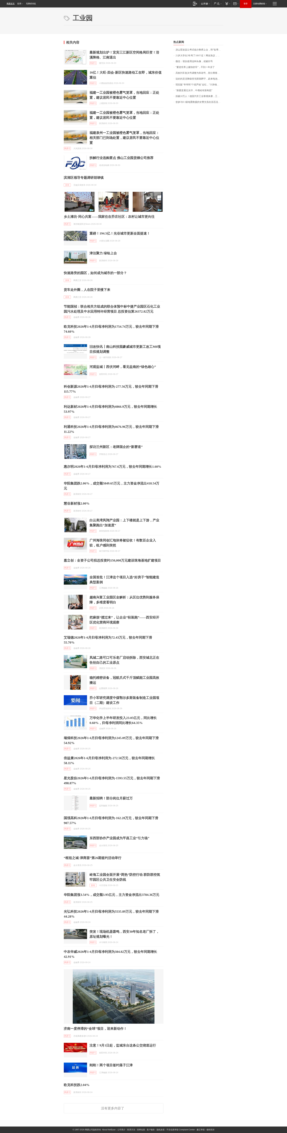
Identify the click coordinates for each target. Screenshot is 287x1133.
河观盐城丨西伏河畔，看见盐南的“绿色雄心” (123, 367)
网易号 (93, 63)
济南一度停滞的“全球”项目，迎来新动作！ (95, 1028)
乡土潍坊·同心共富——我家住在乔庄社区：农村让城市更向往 (109, 216)
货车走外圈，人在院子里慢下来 (87, 289)
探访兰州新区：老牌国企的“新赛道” (116, 447)
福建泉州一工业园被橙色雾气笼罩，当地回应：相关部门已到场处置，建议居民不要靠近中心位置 (124, 137)
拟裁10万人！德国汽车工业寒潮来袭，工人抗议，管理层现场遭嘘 (199, 96)
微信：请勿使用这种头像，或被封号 (194, 61)
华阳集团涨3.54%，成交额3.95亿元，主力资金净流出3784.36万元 (111, 895)
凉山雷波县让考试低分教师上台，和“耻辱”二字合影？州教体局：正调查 (199, 49)
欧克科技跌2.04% (77, 1085)
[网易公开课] (205, 3)
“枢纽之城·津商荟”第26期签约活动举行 (92, 858)
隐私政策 (161, 1130)
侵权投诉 (210, 1130)
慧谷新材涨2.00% (77, 503)
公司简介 (121, 1130)
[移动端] (195, 3)
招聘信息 (141, 1130)
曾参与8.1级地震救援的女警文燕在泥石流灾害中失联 (199, 102)
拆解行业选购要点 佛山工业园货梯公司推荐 (121, 158)
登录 (246, 3)
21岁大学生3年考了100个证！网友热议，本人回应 (199, 55)
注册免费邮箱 (259, 3)
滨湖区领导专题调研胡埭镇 (84, 177)
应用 (19, 3)
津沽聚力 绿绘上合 (103, 253)
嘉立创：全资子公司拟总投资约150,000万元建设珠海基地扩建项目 (112, 560)
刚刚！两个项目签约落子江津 (111, 1065)
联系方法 (131, 1130)
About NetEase (109, 1130)
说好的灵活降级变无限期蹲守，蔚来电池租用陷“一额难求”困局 (199, 79)
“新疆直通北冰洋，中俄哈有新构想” (194, 90)
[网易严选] (217, 3)
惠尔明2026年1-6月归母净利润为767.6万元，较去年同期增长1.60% (112, 466)
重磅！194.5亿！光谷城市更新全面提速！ (120, 233)
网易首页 (11, 3)
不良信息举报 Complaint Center (180, 1130)
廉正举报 (201, 1130)
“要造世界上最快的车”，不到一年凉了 (195, 67)
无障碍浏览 (31, 3)
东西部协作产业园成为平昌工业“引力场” (119, 838)
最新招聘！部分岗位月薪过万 (111, 798)
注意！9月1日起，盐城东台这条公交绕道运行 (123, 1045)
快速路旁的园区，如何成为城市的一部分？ (95, 273)
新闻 (67, 185)
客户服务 (151, 1130)
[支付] (227, 3)
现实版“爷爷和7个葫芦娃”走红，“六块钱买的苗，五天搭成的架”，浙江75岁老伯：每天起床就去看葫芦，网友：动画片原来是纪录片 (199, 84)
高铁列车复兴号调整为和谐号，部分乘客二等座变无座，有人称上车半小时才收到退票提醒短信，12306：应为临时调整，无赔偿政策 (199, 73)
